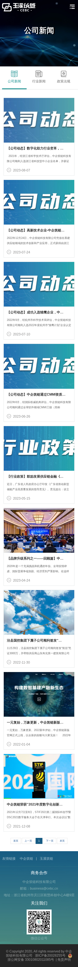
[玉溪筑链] (18, 7)
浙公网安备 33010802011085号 (30, 959)
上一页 (28, 840)
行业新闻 (39, 81)
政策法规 (63, 81)
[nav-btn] (72, 6)
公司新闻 (14, 81)
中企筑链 (26, 858)
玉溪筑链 (46, 858)
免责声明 (64, 959)
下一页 (49, 840)
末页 (62, 840)
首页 (15, 840)
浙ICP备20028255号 (50, 955)
